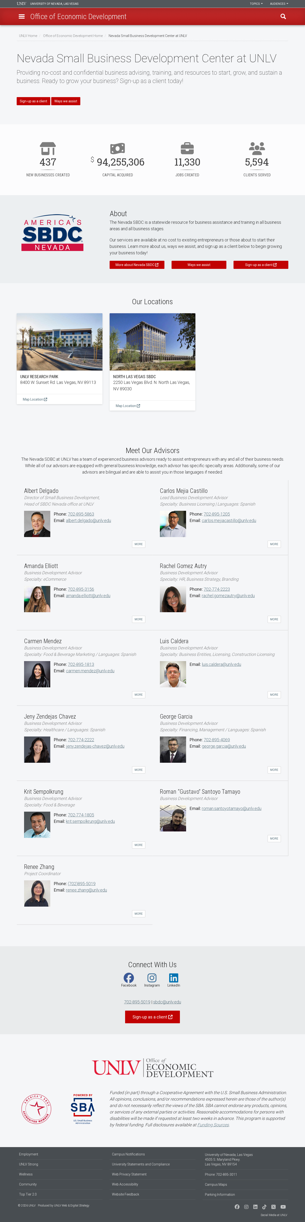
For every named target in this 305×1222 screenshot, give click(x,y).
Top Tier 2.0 (28, 1194)
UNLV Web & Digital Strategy (71, 1205)
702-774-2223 (217, 589)
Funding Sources (213, 1124)
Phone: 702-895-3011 (221, 1174)
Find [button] (283, 16)
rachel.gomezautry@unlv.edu (228, 595)
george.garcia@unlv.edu (224, 746)
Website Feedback (125, 1194)
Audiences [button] (278, 3)
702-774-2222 (81, 739)
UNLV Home (28, 36)
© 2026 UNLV (27, 1205)
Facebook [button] (129, 985)
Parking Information (220, 1194)
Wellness (26, 1174)
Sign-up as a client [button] (33, 101)
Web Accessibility (125, 1184)
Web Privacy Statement (129, 1174)
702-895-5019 (137, 1001)
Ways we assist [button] (65, 101)
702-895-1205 (217, 514)
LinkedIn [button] (174, 985)
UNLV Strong (28, 1164)
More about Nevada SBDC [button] (135, 265)
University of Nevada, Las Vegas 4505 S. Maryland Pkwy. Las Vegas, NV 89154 (229, 1159)
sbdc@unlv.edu (167, 1001)
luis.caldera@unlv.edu (221, 664)
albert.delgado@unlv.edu (88, 520)
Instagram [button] (152, 985)
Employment (28, 1154)
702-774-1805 (81, 814)
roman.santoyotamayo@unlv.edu (231, 808)
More (139, 544)
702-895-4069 (217, 739)
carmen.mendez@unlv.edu (90, 670)
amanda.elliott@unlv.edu (88, 595)
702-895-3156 (81, 589)
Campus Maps (216, 1184)
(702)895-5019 (82, 883)
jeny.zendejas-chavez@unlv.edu (95, 746)
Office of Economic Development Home (73, 36)
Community (28, 1184)
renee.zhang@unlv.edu (86, 890)
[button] (21, 16)
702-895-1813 (81, 664)
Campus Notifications (128, 1154)
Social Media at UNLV (274, 1215)
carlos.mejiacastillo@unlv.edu (229, 520)
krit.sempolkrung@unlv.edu (90, 821)
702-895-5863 (81, 514)
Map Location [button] (33, 399)
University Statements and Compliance (141, 1164)
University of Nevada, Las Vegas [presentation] (54, 3)
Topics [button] (255, 3)
